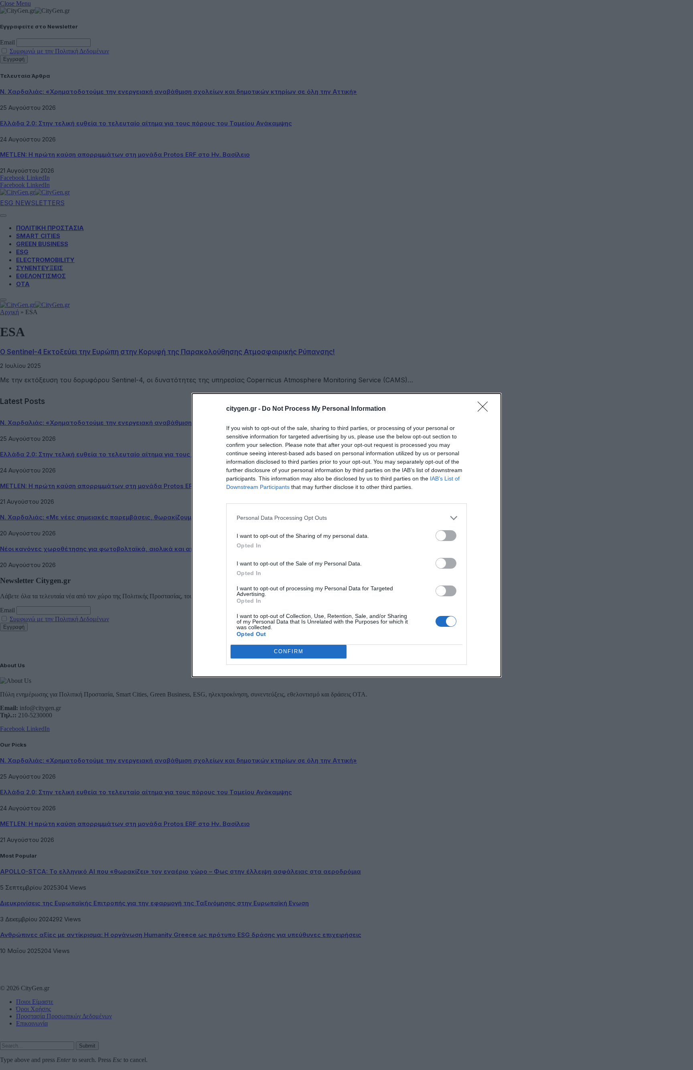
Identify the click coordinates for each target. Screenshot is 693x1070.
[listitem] (346, 518)
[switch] (446, 535)
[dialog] (346, 535)
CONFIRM (289, 651)
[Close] (485, 409)
